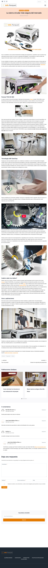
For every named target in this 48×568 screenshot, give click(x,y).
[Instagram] (7, 1)
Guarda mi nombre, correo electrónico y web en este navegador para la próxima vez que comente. (26, 483)
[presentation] (12, 379)
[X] (4, 1)
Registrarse (43, 64)
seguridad (8, 356)
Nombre (4, 480)
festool (3, 356)
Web (34, 480)
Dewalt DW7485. (22, 285)
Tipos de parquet (4, 361)
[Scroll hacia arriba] (45, 564)
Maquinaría (21, 10)
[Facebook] (2, 1)
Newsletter (26, 557)
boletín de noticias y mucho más (11, 352)
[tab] (21, 398)
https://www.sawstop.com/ (40, 446)
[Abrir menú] (45, 5)
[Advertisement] (24, 499)
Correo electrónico (21, 480)
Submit (24, 520)
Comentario (4, 464)
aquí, (24, 283)
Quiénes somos (8, 557)
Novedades (27, 10)
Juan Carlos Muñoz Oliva (12, 420)
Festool (31, 99)
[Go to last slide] (3, 384)
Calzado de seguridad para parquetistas (38, 361)
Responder (44, 409)
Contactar (18, 557)
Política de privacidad (38, 557)
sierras (13, 356)
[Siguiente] (45, 384)
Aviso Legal (24, 559)
